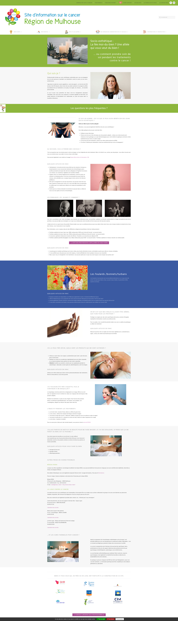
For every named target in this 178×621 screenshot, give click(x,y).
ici (113, 300)
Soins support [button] (127, 2)
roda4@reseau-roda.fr (56, 484)
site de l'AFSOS (87, 422)
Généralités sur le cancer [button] (84, 2)
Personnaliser (119, 619)
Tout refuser (111, 619)
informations (101, 473)
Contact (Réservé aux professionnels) (90, 615)
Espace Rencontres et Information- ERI (80, 157)
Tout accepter (101, 619)
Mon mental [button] (44, 32)
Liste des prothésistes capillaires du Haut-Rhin (90, 243)
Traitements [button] (98, 2)
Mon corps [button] (17, 32)
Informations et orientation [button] (156, 32)
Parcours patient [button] (110, 2)
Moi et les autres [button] (74, 32)
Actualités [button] (138, 2)
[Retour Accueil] (43, 17)
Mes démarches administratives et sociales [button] (113, 32)
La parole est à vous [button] (150, 2)
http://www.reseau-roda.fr (68, 484)
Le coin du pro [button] (163, 2)
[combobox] (167, 17)
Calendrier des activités (52, 507)
